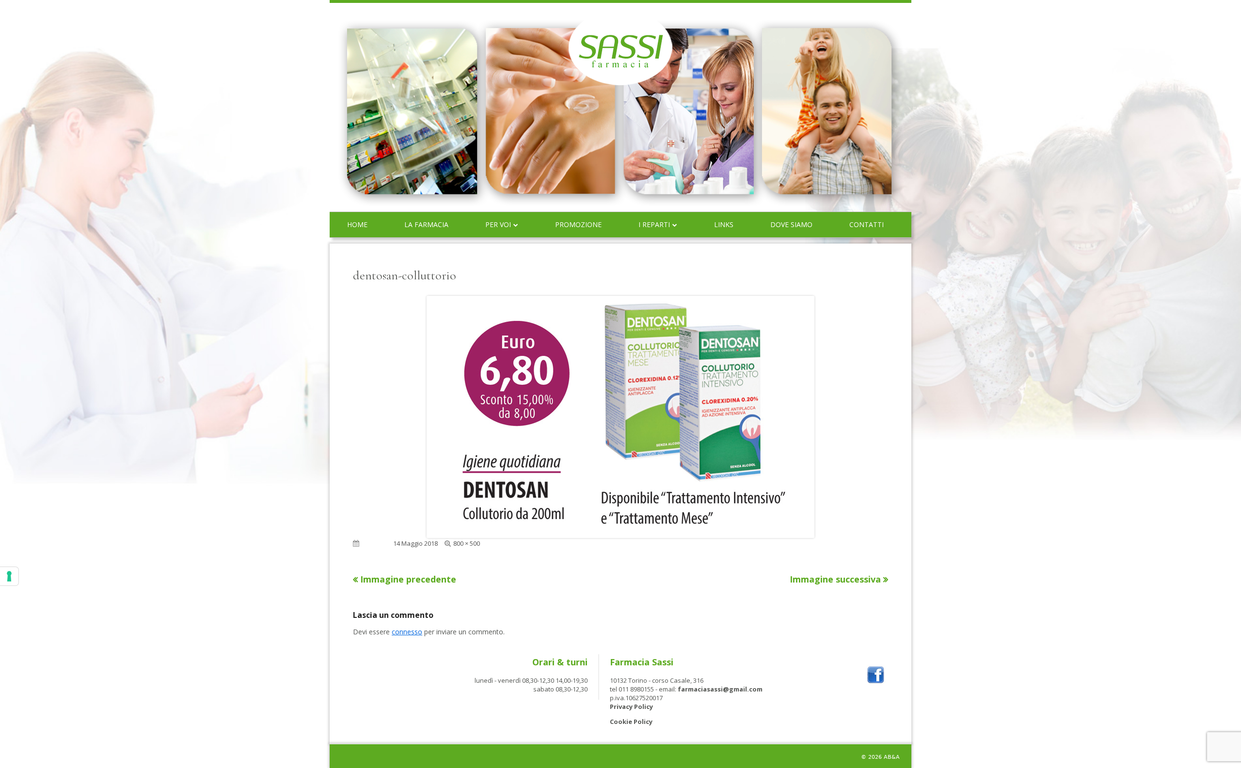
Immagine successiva (835, 579)
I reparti (654, 224)
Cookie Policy (631, 721)
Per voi (498, 224)
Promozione (578, 224)
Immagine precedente (408, 579)
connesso (407, 631)
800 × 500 (466, 543)
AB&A (892, 757)
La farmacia (426, 224)
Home (357, 224)
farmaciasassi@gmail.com (720, 689)
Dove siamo (791, 224)
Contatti (866, 224)
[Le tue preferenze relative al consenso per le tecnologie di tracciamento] (9, 576)
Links (723, 224)
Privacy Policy (631, 706)
